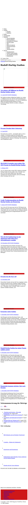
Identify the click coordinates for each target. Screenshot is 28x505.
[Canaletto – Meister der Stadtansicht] (9, 440)
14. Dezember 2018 (5, 279)
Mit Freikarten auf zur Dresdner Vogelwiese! (14, 435)
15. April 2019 (4, 95)
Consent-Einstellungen (9, 499)
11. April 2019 (4, 131)
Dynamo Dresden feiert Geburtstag (11, 128)
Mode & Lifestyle (11, 45)
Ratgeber (6, 37)
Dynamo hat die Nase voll (8, 276)
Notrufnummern (10, 51)
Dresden (9, 31)
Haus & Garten (10, 42)
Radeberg (9, 33)
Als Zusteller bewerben (12, 54)
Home (5, 28)
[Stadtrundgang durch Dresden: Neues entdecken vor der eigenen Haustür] (9, 455)
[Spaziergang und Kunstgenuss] (9, 448)
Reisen (8, 47)
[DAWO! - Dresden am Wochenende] (14, 26)
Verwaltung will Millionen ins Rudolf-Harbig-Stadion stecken (12, 91)
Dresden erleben (10, 49)
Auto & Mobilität (11, 38)
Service (5, 50)
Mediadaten (6, 493)
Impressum (6, 497)
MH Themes (6, 503)
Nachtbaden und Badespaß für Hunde (12, 417)
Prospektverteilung (8, 492)
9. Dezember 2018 (5, 314)
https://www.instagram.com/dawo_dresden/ (11, 487)
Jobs (8, 43)
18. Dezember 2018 (5, 243)
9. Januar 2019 (4, 204)
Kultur (5, 34)
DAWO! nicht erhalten (12, 53)
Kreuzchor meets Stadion (8, 311)
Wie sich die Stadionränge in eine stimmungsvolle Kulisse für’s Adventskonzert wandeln (11, 238)
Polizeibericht (10, 56)
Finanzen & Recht (11, 46)
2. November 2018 (5, 390)
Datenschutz (6, 495)
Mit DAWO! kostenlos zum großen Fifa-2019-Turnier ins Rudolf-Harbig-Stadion (13, 164)
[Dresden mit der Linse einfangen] (9, 464)
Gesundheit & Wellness (12, 41)
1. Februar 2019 (4, 168)
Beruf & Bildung (11, 39)
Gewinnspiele (7, 35)
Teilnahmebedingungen (9, 491)
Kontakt (5, 496)
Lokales (5, 30)
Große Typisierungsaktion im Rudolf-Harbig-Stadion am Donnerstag (12, 201)
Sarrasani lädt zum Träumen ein (11, 420)
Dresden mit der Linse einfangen (11, 465)
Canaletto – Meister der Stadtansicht (12, 442)
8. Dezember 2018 (5, 352)
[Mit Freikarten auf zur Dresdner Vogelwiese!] (9, 433)
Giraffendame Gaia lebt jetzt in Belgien (13, 415)
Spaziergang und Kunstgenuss (11, 449)
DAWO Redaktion (12, 95)
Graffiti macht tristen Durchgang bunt (12, 421)
